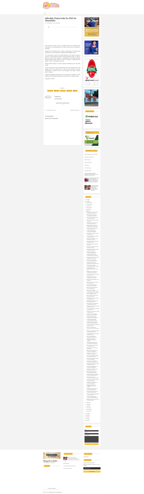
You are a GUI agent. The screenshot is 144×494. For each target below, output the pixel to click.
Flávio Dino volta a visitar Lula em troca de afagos (92, 283)
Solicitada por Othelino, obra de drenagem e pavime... (92, 239)
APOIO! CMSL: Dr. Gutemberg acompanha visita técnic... (91, 215)
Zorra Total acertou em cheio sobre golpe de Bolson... (92, 309)
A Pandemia (86, 165)
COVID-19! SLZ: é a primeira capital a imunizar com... (92, 312)
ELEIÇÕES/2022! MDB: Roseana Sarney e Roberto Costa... (92, 392)
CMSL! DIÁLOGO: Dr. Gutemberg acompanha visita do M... (92, 304)
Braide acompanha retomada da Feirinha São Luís (92, 242)
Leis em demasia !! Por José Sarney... (91, 154)
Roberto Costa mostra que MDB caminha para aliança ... (92, 213)
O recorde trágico (87, 167)
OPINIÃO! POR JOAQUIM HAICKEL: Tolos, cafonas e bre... (92, 250)
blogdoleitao (58, 96)
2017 (86, 418)
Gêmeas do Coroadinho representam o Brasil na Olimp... (92, 291)
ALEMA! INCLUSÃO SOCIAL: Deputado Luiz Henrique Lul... (92, 317)
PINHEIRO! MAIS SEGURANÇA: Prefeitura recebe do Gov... (91, 272)
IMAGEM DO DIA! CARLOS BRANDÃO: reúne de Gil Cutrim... (92, 263)
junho (88, 402)
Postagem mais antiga (74, 110)
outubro (88, 205)
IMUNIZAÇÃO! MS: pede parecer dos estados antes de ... (92, 301)
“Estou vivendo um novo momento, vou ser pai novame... (92, 377)
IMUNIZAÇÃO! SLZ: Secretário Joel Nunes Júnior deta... (92, 400)
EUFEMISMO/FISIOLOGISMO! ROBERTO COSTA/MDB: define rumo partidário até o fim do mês (91, 174)
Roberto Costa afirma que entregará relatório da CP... (91, 337)
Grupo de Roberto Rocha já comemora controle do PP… (91, 260)
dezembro (88, 202)
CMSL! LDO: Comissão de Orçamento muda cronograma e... (92, 328)
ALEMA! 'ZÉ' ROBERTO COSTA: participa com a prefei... (92, 370)
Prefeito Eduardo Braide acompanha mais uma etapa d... (92, 266)
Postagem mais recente (51, 110)
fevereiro (88, 409)
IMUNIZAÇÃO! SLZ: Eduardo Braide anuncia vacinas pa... (92, 307)
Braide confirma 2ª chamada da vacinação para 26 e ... (92, 346)
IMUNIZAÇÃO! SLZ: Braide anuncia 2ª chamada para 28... (92, 364)
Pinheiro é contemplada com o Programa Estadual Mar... (92, 351)
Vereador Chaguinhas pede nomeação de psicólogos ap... (92, 397)
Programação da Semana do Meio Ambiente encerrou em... (92, 258)
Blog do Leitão (50, 461)
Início (45, 12)
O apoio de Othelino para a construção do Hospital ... (91, 231)
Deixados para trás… (88, 162)
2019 (86, 415)
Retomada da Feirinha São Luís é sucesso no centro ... (92, 247)
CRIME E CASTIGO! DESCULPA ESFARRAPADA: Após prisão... (92, 226)
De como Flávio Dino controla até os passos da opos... (92, 237)
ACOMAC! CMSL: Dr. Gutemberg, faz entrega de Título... (92, 229)
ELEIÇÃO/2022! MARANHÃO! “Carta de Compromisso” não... (92, 362)
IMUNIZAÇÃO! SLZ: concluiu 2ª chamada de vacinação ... (91, 277)
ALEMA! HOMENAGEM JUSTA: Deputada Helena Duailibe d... (92, 322)
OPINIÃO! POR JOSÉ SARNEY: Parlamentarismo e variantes (92, 255)
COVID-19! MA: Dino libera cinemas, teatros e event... (92, 275)
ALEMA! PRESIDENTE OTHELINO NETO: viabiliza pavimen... (92, 293)
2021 (86, 201)
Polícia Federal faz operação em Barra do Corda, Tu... (92, 296)
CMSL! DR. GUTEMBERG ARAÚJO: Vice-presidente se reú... (92, 356)
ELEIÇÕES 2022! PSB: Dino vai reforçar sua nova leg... (91, 354)
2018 (86, 416)
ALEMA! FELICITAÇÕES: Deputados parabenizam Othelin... (91, 339)
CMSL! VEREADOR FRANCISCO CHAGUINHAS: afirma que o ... (92, 343)
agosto (88, 209)
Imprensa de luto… (87, 170)
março (88, 407)
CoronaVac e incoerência (89, 157)
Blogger (54, 488)
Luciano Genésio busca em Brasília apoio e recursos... (92, 325)
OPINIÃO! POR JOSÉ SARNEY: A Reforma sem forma (91, 383)
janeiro (88, 411)
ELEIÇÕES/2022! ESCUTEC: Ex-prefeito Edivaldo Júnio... (92, 389)
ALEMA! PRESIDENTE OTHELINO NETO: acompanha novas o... (92, 375)
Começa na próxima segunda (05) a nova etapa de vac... (92, 394)
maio (87, 404)
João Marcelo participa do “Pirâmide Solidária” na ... (91, 252)
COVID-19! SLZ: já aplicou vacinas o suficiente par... (92, 234)
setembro (88, 207)
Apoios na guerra (87, 159)
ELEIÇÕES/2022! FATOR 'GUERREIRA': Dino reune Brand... (91, 386)
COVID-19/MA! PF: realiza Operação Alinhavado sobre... (92, 334)
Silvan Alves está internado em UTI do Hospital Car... (92, 288)
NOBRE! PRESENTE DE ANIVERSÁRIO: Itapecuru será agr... (92, 268)
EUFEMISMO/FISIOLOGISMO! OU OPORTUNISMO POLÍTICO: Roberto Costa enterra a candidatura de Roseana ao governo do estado (91, 180)
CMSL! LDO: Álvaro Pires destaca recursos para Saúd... (92, 218)
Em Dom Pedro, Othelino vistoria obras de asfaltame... (92, 359)
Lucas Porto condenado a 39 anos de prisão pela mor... (92, 380)
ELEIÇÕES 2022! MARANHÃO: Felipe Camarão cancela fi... (91, 314)
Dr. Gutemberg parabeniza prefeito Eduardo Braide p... (91, 320)
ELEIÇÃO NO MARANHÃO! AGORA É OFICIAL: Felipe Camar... (92, 331)
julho (87, 211)
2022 (87, 199)
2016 (86, 420)
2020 (87, 413)
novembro (88, 204)
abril (87, 406)
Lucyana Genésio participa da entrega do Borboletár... (91, 367)
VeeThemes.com (59, 492)
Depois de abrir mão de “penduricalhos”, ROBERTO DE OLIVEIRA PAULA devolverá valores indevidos (94, 188)
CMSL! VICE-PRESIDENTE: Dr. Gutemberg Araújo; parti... (91, 285)
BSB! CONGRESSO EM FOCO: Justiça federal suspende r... (91, 372)
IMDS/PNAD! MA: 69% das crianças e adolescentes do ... (92, 299)
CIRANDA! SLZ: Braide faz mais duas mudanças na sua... (92, 223)
